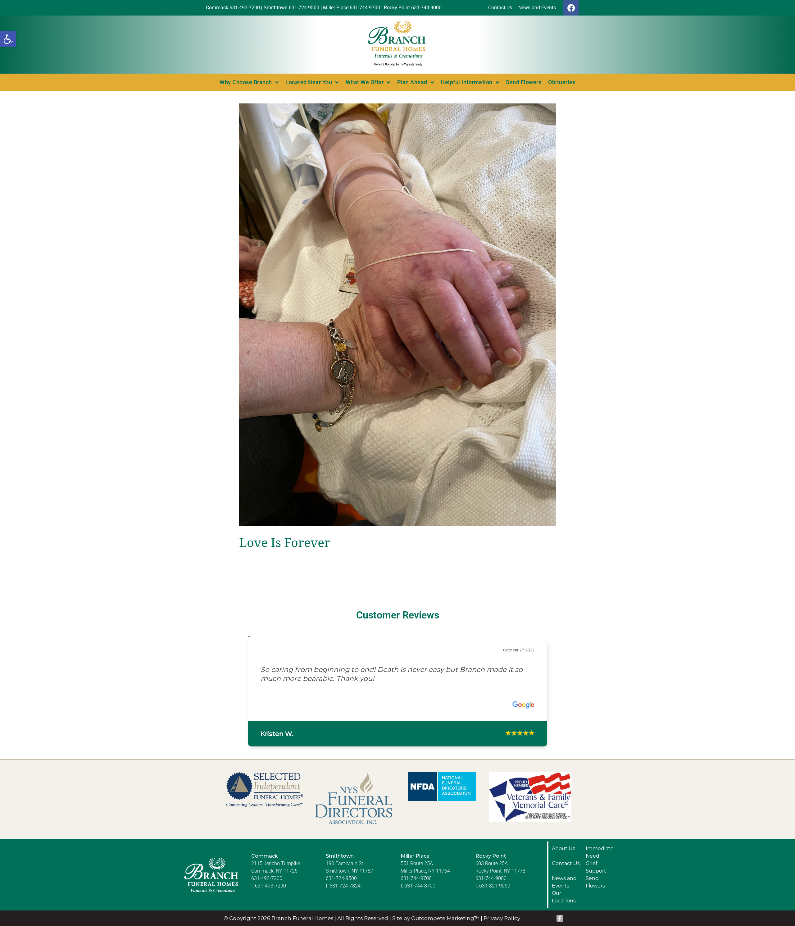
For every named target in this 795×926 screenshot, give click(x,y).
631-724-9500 (341, 905)
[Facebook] (571, 8)
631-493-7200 (266, 905)
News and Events (564, 908)
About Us (563, 875)
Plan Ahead (412, 82)
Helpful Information (467, 82)
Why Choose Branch (246, 82)
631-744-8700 (419, 912)
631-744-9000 (491, 905)
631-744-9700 (416, 905)
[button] (8, 39)
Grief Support (596, 894)
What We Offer (365, 82)
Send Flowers (523, 82)
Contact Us (566, 890)
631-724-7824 (345, 912)
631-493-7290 (270, 912)
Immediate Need (600, 879)
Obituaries (561, 82)
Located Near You (308, 82)
